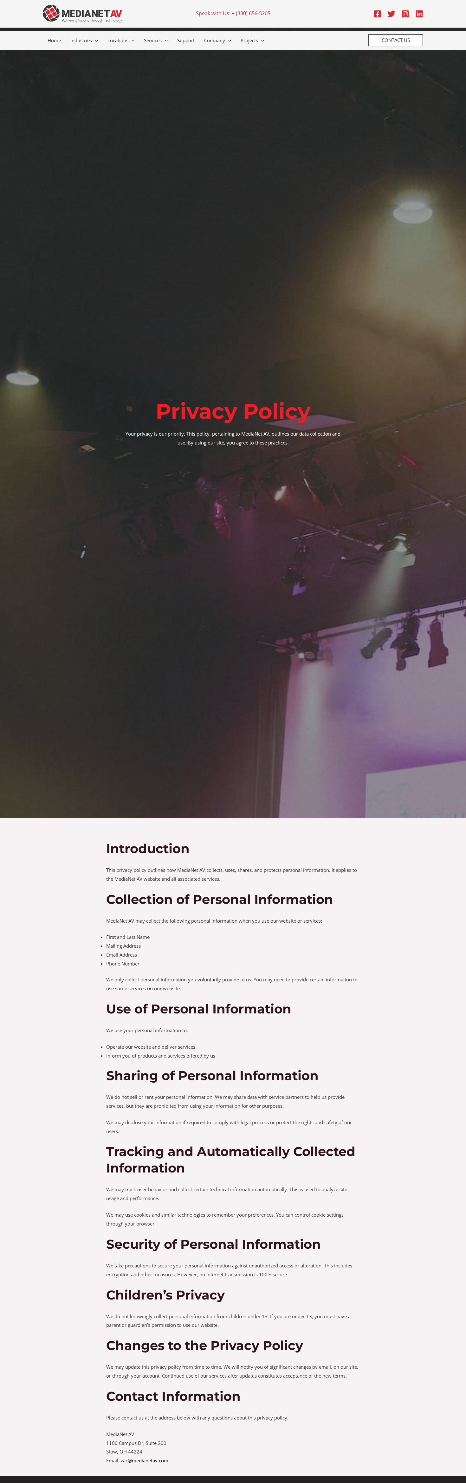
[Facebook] (377, 14)
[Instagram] (405, 14)
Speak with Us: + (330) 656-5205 (233, 13)
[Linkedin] (419, 14)
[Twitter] (391, 14)
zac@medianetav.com (144, 1460)
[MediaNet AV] (82, 13)
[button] (95, 40)
